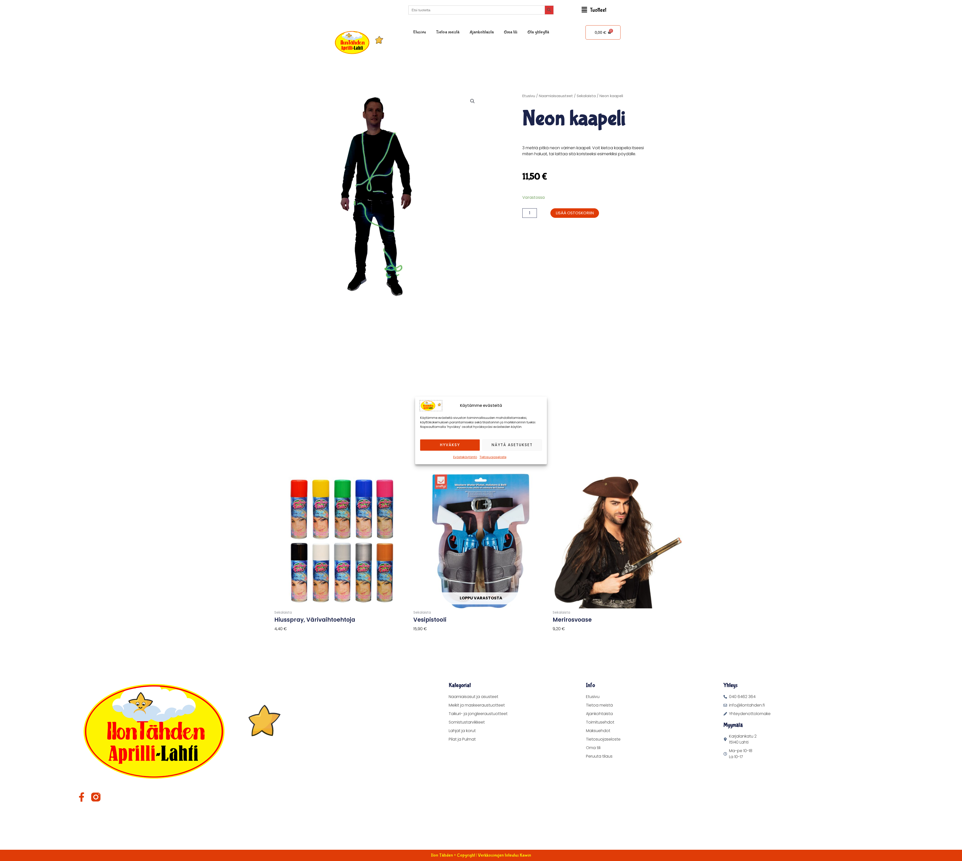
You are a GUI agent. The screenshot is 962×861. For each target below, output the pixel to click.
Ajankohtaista (481, 32)
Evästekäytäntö (465, 457)
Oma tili (510, 32)
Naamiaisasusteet (556, 95)
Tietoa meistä (447, 32)
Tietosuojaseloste (492, 457)
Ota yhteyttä (538, 32)
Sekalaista (586, 95)
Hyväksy (450, 444)
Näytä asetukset (512, 444)
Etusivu (419, 32)
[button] (594, 10)
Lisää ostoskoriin (575, 213)
